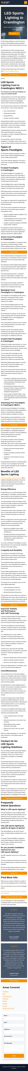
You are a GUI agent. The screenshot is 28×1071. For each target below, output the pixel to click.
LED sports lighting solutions (11, 71)
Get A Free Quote (14, 980)
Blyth (8, 891)
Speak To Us (14, 605)
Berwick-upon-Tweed (8, 1008)
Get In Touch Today (14, 74)
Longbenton (23, 891)
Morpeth (5, 1001)
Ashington (5, 998)
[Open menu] (25, 2)
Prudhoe (5, 1003)
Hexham (5, 1006)
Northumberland (15, 891)
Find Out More (14, 252)
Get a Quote (13, 33)
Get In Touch (14, 425)
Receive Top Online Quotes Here (14, 798)
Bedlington (4, 891)
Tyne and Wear (5, 893)
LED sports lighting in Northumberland (11, 478)
